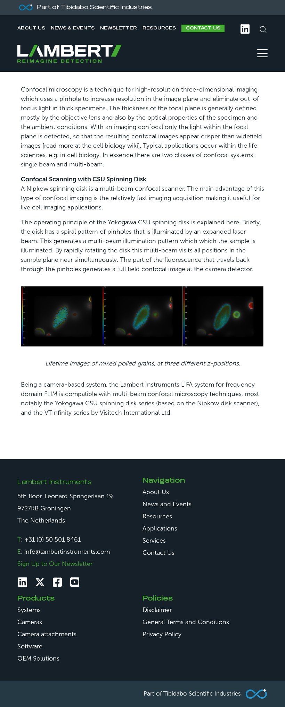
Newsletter (118, 28)
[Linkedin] (22, 582)
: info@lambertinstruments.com (63, 551)
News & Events (73, 28)
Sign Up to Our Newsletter (54, 564)
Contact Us (203, 28)
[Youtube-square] (75, 582)
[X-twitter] (40, 582)
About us (31, 28)
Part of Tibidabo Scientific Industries (192, 693)
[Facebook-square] (57, 582)
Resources (159, 28)
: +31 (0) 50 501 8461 (49, 539)
